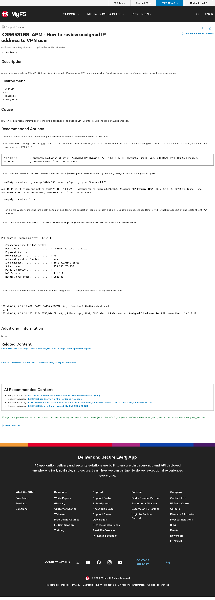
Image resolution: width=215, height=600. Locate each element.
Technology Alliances (145, 503)
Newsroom (177, 535)
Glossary (59, 503)
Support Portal (102, 498)
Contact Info (178, 498)
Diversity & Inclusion (182, 514)
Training (59, 530)
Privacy (76, 584)
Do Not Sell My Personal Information (124, 584)
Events (174, 530)
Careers (175, 509)
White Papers (62, 498)
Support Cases (102, 514)
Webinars (60, 514)
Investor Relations (181, 519)
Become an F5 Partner (145, 509)
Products (21, 503)
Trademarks (52, 584)
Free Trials (22, 498)
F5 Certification (64, 525)
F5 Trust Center (180, 503)
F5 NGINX (176, 541)
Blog (173, 525)
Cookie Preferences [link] (158, 584)
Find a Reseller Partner (146, 498)
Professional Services (106, 525)
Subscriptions (101, 503)
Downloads (100, 519)
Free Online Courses (66, 519)
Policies (65, 584)
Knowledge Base (103, 509)
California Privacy (92, 584)
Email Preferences (104, 530)
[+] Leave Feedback (105, 535)
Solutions (22, 509)
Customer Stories (65, 509)
